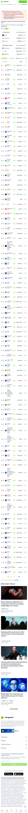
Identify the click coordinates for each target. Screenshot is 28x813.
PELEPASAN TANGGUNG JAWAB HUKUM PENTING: (12, 777)
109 (19, 576)
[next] (22, 576)
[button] (14, 709)
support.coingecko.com (9, 17)
